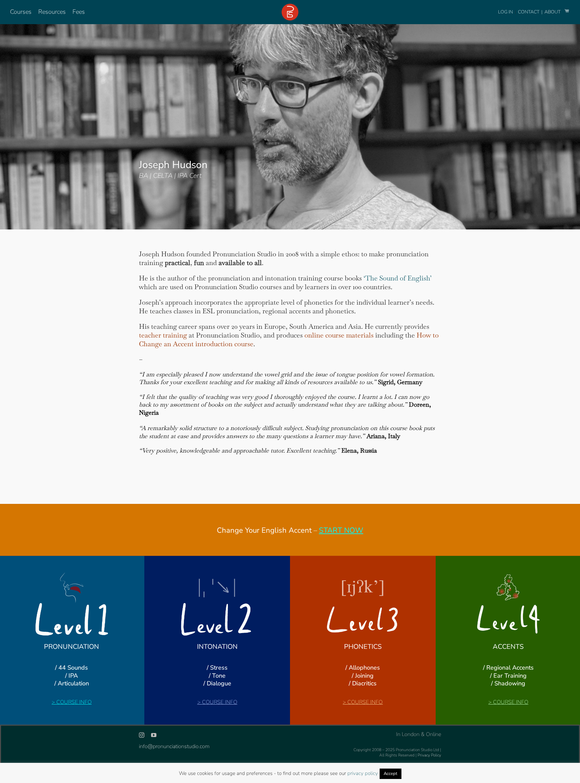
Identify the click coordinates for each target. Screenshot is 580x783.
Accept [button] (390, 774)
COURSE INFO (74, 702)
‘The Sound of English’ (398, 278)
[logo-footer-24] (290, 6)
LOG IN (505, 12)
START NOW (341, 530)
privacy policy (362, 773)
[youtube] (153, 735)
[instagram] (141, 735)
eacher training (164, 335)
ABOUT (553, 12)
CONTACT (529, 12)
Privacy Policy (429, 755)
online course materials (339, 335)
